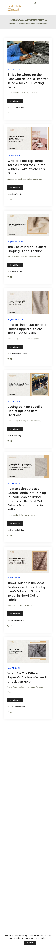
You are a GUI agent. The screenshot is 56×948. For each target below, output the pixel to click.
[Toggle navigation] (34, 10)
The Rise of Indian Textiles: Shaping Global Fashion (26, 249)
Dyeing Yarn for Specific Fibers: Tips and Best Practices (24, 411)
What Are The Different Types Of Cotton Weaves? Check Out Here (26, 677)
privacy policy (40, 938)
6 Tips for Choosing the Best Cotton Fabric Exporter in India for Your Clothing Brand (27, 81)
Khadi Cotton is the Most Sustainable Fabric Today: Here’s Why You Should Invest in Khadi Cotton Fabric (26, 591)
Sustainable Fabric (18, 353)
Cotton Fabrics (17, 108)
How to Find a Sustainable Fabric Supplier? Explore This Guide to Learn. (26, 329)
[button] (15, 101)
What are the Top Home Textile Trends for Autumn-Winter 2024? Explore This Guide (27, 167)
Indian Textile (16, 194)
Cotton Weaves (17, 706)
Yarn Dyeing (15, 435)
